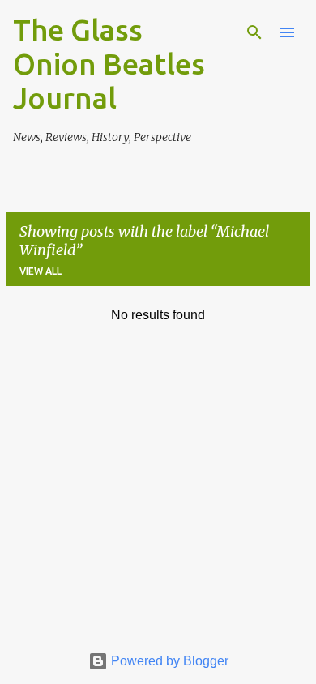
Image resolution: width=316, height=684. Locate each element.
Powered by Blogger (168, 661)
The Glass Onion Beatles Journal (109, 63)
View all (40, 271)
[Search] (254, 32)
